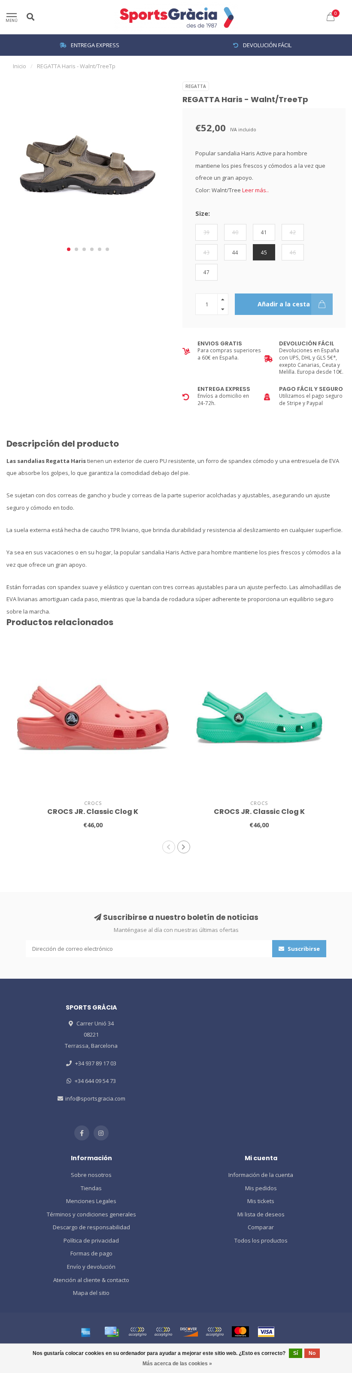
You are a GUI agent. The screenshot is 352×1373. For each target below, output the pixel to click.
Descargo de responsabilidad (91, 1227)
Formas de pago (91, 1253)
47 (206, 272)
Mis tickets (260, 1201)
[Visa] (266, 1331)
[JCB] (214, 1331)
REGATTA (195, 86)
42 (293, 232)
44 (235, 252)
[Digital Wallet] (137, 1331)
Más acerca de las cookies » (177, 1364)
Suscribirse (303, 949)
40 (235, 232)
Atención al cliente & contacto (91, 1280)
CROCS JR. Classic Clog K (92, 812)
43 (206, 252)
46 (293, 252)
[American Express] (86, 1331)
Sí (295, 1353)
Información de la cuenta (260, 1175)
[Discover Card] (189, 1331)
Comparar (261, 1227)
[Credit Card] (111, 1331)
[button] (68, 249)
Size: (202, 213)
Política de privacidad (91, 1240)
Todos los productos (261, 1240)
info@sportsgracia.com (95, 1098)
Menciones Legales (91, 1201)
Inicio (19, 66)
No (312, 1353)
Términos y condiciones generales (91, 1214)
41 (264, 232)
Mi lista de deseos (261, 1214)
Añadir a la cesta (284, 304)
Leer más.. (255, 190)
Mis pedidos (261, 1188)
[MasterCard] (240, 1331)
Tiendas (91, 1188)
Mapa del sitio (91, 1293)
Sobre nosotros (91, 1175)
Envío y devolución (91, 1266)
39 (206, 232)
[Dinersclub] (163, 1331)
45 (264, 252)
